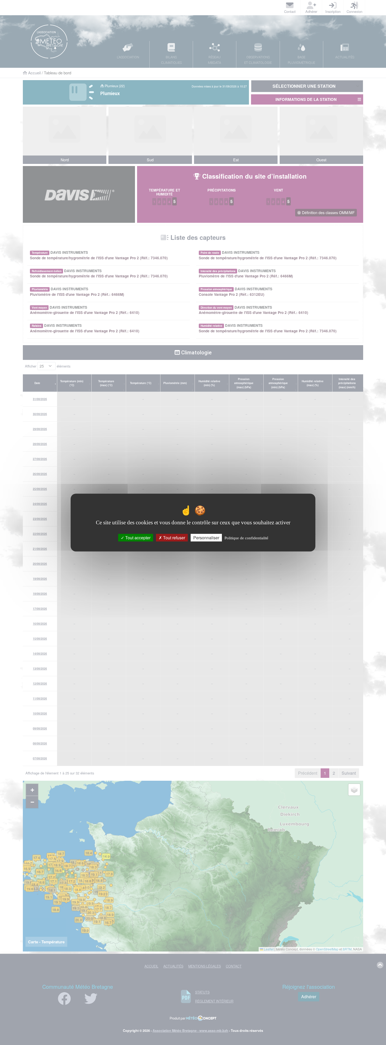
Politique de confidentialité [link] (246, 538)
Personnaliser (206, 538)
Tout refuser (173, 538)
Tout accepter (137, 538)
